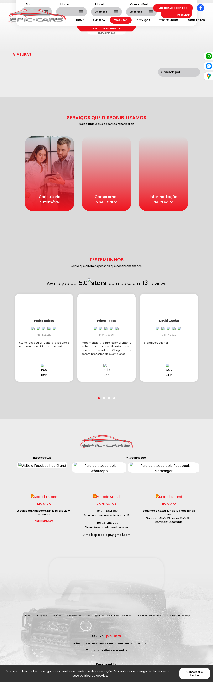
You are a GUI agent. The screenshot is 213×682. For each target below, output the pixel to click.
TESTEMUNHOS (169, 20)
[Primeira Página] (106, 443)
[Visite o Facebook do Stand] (42, 465)
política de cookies (93, 675)
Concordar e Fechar (194, 673)
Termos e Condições (34, 615)
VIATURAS (121, 20)
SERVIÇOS (143, 20)
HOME (80, 20)
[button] (98, 396)
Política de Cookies (149, 615)
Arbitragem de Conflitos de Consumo (109, 615)
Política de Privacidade (67, 615)
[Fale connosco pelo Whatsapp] (99, 467)
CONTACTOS (196, 20)
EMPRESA (99, 20)
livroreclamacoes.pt (179, 615)
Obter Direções (44, 521)
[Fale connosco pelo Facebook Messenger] (163, 467)
